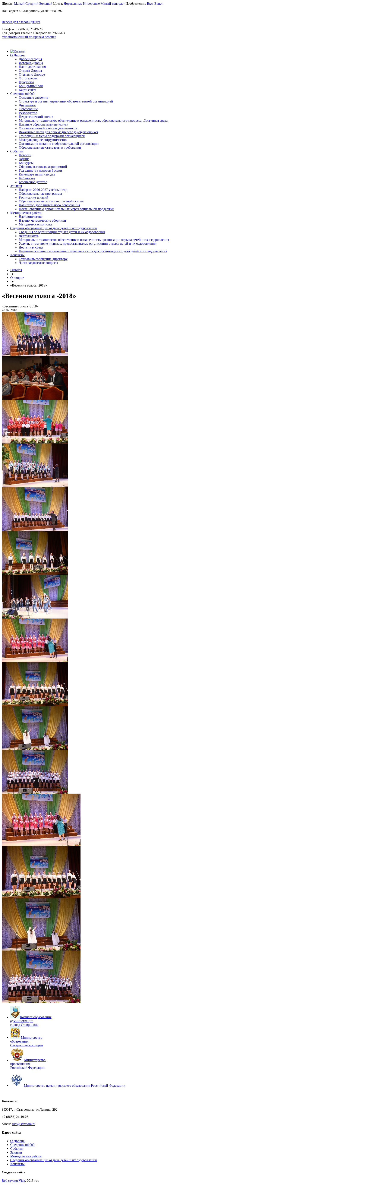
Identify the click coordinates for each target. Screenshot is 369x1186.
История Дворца (31, 63)
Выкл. (158, 3)
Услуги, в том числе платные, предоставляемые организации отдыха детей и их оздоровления (87, 243)
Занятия (16, 186)
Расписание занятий (33, 197)
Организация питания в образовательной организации (59, 143)
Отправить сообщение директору (43, 259)
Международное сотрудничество (43, 140)
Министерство (35, 1060)
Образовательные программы (40, 193)
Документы (27, 105)
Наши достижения (32, 67)
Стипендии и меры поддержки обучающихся (52, 136)
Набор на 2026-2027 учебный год (43, 190)
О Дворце (17, 55)
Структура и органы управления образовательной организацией (66, 101)
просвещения (20, 1064)
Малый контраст (113, 3)
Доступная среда (31, 247)
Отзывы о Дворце (32, 74)
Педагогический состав (36, 116)
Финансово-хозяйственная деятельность (48, 128)
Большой (45, 3)
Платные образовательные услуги (43, 124)
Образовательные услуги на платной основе (51, 201)
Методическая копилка (35, 224)
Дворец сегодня (30, 59)
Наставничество (30, 216)
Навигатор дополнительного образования (49, 205)
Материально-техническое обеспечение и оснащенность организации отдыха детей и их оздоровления (94, 239)
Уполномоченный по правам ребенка (29, 37)
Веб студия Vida (13, 1180)
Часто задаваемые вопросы (38, 263)
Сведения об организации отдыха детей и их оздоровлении (53, 228)
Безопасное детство (33, 182)
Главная (16, 270)
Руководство (28, 113)
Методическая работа (25, 213)
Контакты (17, 255)
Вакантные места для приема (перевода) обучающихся (58, 132)
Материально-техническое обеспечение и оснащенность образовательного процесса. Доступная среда (93, 120)
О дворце (17, 277)
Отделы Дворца (30, 70)
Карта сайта (27, 90)
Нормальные (73, 3)
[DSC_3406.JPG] (41, 949)
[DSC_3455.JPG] (41, 1001)
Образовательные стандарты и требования (50, 147)
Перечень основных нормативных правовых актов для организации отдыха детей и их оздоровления (93, 251)
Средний (31, 3)
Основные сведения (33, 97)
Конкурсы (26, 163)
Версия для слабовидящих (21, 22)
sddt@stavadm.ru (23, 1124)
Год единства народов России (40, 170)
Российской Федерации (27, 1067)
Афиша (24, 159)
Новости (25, 155)
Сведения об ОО (22, 93)
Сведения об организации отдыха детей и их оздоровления (62, 232)
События (16, 151)
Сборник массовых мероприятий (43, 166)
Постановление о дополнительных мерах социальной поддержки (66, 209)
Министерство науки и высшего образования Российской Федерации (74, 1085)
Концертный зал (31, 86)
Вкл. (150, 3)
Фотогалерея (28, 78)
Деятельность (28, 236)
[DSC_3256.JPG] (41, 845)
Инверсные (91, 3)
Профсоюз (26, 82)
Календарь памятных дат (37, 174)
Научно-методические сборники (42, 220)
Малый (19, 3)
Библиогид (27, 178)
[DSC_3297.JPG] (41, 897)
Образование (28, 109)
